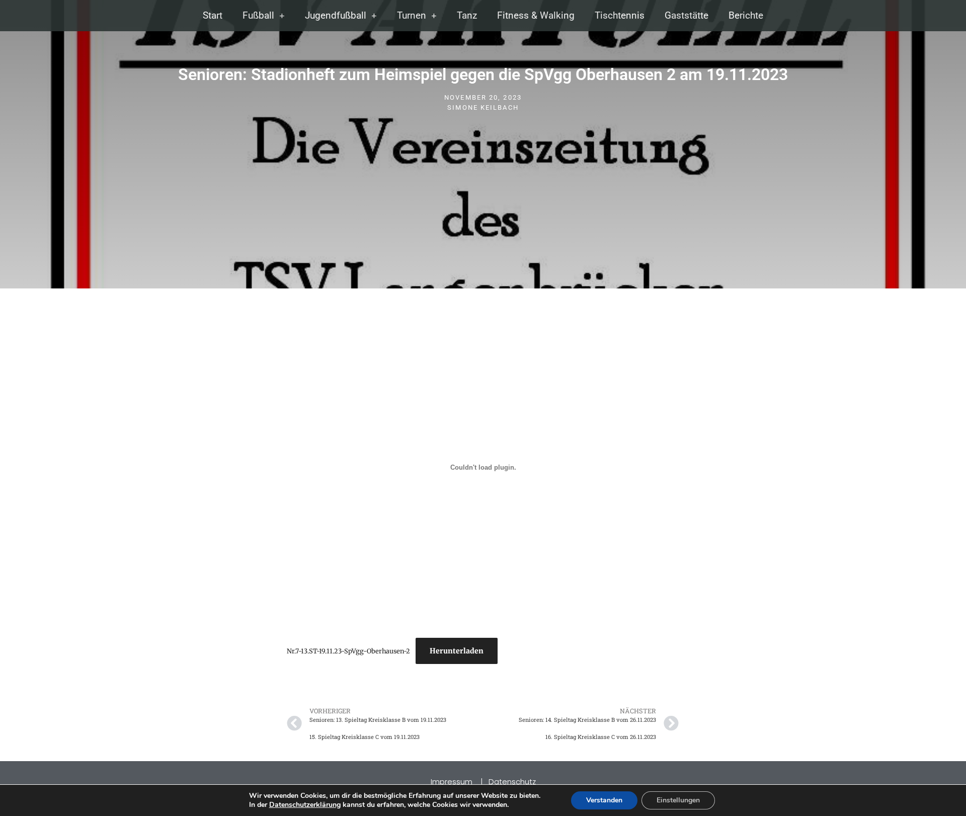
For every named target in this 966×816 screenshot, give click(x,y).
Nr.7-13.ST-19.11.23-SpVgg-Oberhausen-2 (348, 651)
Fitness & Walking (536, 15)
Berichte (746, 15)
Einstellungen (678, 800)
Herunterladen (457, 650)
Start (212, 15)
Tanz (467, 15)
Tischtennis (620, 15)
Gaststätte (686, 15)
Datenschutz (512, 781)
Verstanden (604, 800)
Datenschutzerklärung (305, 804)
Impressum (452, 781)
